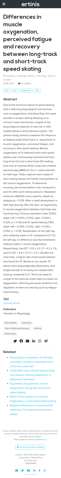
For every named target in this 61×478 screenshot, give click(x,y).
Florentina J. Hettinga (15, 76)
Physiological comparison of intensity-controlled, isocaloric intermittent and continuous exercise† (31, 362)
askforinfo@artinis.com (38, 440)
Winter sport (10, 334)
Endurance (26, 323)
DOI (37, 90)
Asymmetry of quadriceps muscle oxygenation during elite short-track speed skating (30, 388)
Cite (15, 90)
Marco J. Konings (37, 76)
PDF (7, 90)
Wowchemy (34, 474)
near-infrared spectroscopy (17, 328)
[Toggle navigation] (4, 4)
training (37, 328)
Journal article (11, 303)
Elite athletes (11, 323)
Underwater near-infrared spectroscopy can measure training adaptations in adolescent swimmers (32, 375)
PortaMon (26, 83)
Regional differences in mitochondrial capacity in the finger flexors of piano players (31, 410)
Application (26, 90)
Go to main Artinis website (32, 447)
